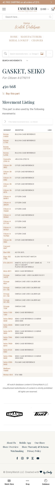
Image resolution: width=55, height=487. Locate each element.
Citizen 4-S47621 (7, 229)
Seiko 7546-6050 (7, 338)
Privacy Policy (34, 451)
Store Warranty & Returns (35, 446)
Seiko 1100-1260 (7, 314)
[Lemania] (14, 414)
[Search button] (50, 17)
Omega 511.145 (6, 289)
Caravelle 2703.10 (7, 160)
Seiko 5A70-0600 (7, 332)
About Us (11, 442)
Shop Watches (47, 2)
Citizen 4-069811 (7, 198)
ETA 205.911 (8, 263)
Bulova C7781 (6, 142)
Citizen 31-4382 (7, 179)
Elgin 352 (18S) (7, 258)
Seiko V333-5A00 (7, 363)
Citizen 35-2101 (7, 185)
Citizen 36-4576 (7, 191)
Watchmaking (17, 451)
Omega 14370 (6, 276)
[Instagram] (22, 458)
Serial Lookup (18, 40)
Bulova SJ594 (6, 154)
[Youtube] (38, 458)
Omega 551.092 (6, 301)
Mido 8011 (7, 271)
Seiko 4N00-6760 (8, 326)
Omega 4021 (6, 283)
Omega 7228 (6, 307)
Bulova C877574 (6, 148)
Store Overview (10, 446)
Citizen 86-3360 (7, 241)
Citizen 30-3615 (7, 173)
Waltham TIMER (6, 370)
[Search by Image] (42, 53)
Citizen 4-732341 (7, 210)
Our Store (40, 442)
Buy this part (13, 93)
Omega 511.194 (6, 295)
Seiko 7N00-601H (8, 345)
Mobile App (25, 442)
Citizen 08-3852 (7, 166)
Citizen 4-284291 (7, 204)
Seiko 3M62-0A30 (8, 320)
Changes (37, 40)
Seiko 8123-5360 (7, 351)
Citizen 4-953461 (7, 216)
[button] (4, 2)
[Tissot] (40, 414)
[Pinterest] (27, 458)
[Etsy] (32, 458)
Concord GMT (6, 247)
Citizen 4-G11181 (7, 222)
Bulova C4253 (6, 135)
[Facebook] (17, 458)
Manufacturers (31, 36)
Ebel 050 (6, 252)
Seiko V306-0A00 (7, 357)
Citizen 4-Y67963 (7, 235)
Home (26, 23)
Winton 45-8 (8, 375)
